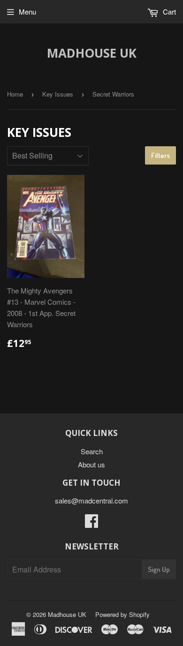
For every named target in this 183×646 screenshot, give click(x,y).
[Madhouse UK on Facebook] (91, 523)
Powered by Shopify (122, 614)
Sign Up (159, 569)
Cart (168, 11)
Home (15, 94)
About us (91, 464)
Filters (160, 155)
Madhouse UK (92, 53)
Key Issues (57, 94)
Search (92, 451)
